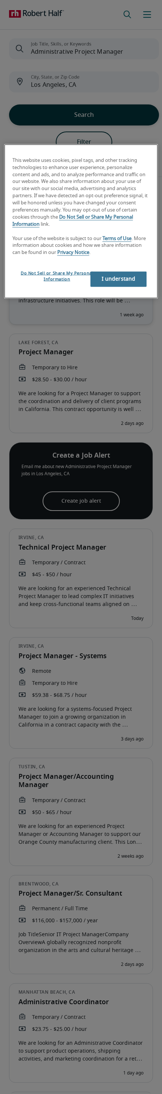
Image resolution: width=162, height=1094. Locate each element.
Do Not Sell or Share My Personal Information (57, 276)
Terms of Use (116, 238)
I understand (119, 279)
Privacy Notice (73, 252)
